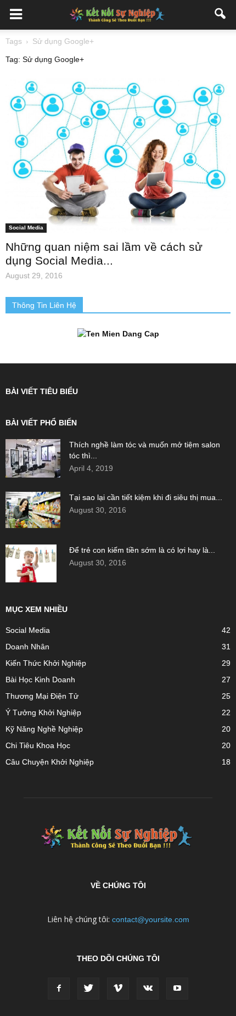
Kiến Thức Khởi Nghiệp (45, 663)
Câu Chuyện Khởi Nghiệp (49, 761)
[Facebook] (59, 989)
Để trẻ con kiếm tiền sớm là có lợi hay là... (142, 550)
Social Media (26, 227)
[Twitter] (88, 989)
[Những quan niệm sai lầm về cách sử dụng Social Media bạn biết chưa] (118, 155)
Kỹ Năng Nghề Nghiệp (44, 729)
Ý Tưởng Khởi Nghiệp (43, 712)
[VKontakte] (148, 989)
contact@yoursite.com (150, 919)
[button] (220, 15)
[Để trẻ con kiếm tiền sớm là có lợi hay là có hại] (31, 564)
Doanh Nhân (27, 646)
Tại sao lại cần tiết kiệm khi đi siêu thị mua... (145, 497)
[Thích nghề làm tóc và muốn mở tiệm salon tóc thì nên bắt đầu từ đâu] (32, 458)
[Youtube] (177, 989)
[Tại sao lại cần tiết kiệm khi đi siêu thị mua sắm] (32, 510)
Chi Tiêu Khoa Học (37, 745)
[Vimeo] (118, 989)
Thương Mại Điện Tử (41, 696)
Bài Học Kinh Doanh (40, 679)
